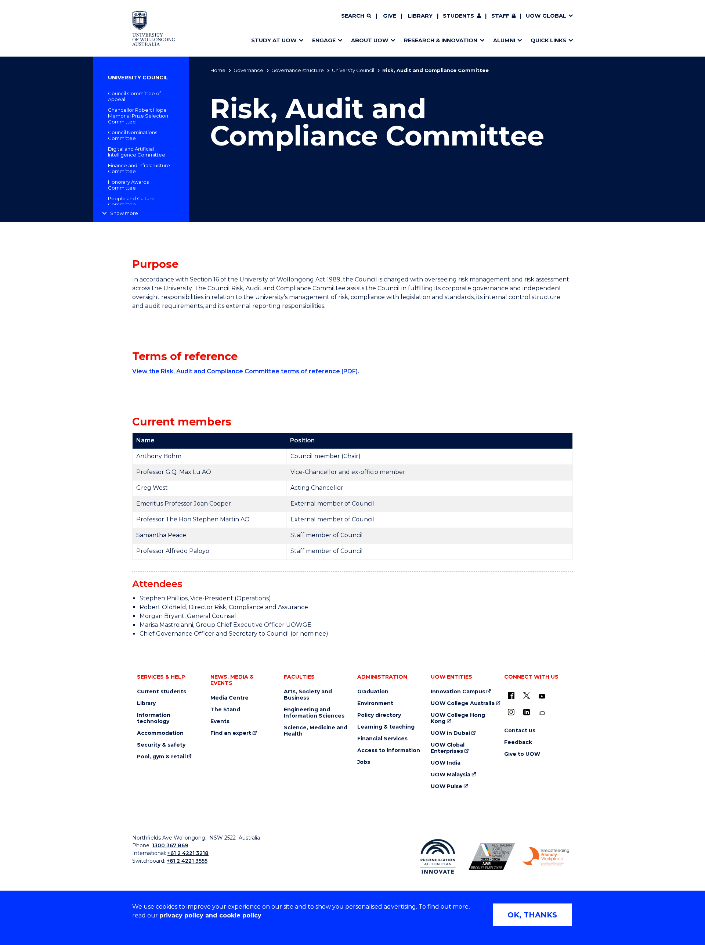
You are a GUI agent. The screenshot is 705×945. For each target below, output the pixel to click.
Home (217, 70)
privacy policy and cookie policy (210, 915)
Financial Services (382, 739)
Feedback (518, 742)
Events (219, 721)
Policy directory (379, 715)
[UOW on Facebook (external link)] (511, 696)
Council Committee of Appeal (134, 96)
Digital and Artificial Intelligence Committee (136, 152)
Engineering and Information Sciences (314, 713)
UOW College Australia (463, 703)
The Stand (225, 710)
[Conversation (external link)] (542, 713)
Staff (500, 15)
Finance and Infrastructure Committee (139, 168)
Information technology (153, 718)
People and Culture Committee (131, 201)
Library (420, 15)
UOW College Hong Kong (458, 718)
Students (458, 15)
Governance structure (297, 70)
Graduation (372, 692)
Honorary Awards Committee (128, 185)
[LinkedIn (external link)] (527, 712)
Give (389, 15)
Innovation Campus (458, 692)
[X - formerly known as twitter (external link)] (527, 696)
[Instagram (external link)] (511, 712)
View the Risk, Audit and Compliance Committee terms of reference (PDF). (245, 371)
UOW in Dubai (450, 733)
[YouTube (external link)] (542, 696)
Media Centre (229, 698)
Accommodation (160, 733)
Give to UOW (522, 754)
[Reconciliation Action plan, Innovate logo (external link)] (438, 856)
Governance (248, 70)
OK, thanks (532, 914)
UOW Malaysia (450, 775)
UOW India (445, 763)
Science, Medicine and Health (315, 731)
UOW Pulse (446, 786)
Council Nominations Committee (132, 135)
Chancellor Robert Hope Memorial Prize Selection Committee (138, 116)
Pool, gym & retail (161, 757)
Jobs (363, 762)
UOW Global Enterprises (447, 748)
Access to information (388, 750)
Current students (161, 692)
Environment (375, 703)
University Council (353, 70)
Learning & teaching (386, 727)
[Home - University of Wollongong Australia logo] (153, 28)
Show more (124, 213)
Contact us (519, 730)
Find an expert (230, 733)
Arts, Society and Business (308, 695)
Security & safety (161, 745)
